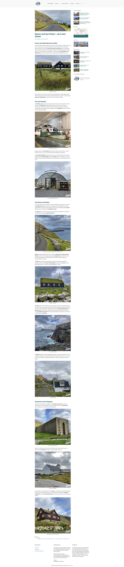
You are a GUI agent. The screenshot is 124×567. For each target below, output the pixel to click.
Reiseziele (56, 3)
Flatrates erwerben (41, 152)
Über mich (37, 547)
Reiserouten (72, 3)
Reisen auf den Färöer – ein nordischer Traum (62, 538)
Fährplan (37, 105)
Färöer (37, 536)
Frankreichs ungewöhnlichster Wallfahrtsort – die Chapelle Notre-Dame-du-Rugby (85, 22)
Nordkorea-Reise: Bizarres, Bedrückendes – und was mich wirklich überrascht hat (85, 14)
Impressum (37, 549)
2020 (37, 537)
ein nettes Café (67, 355)
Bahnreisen (77, 3)
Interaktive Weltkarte (65, 3)
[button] (81, 3)
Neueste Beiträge (50, 3)
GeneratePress (70, 565)
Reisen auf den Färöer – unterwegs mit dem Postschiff (46, 538)
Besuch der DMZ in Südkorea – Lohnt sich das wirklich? (85, 18)
